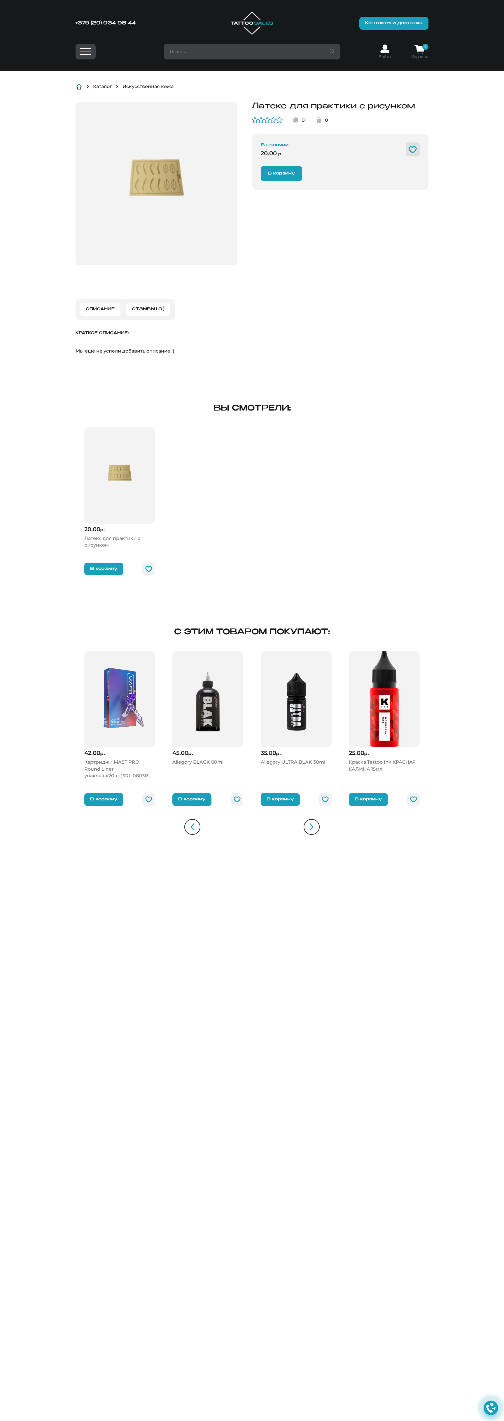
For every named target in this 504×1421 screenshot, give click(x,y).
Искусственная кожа (148, 86)
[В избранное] (413, 149)
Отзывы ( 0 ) (148, 309)
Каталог (102, 86)
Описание (100, 309)
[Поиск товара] (332, 51)
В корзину (281, 173)
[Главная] (252, 23)
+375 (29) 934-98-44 (106, 23)
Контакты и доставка (394, 23)
